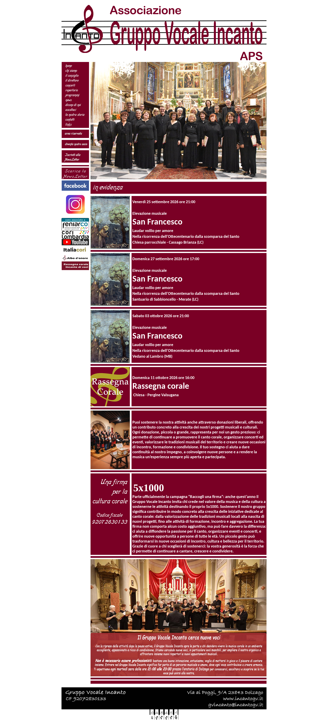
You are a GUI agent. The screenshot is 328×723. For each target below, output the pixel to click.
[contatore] (164, 719)
